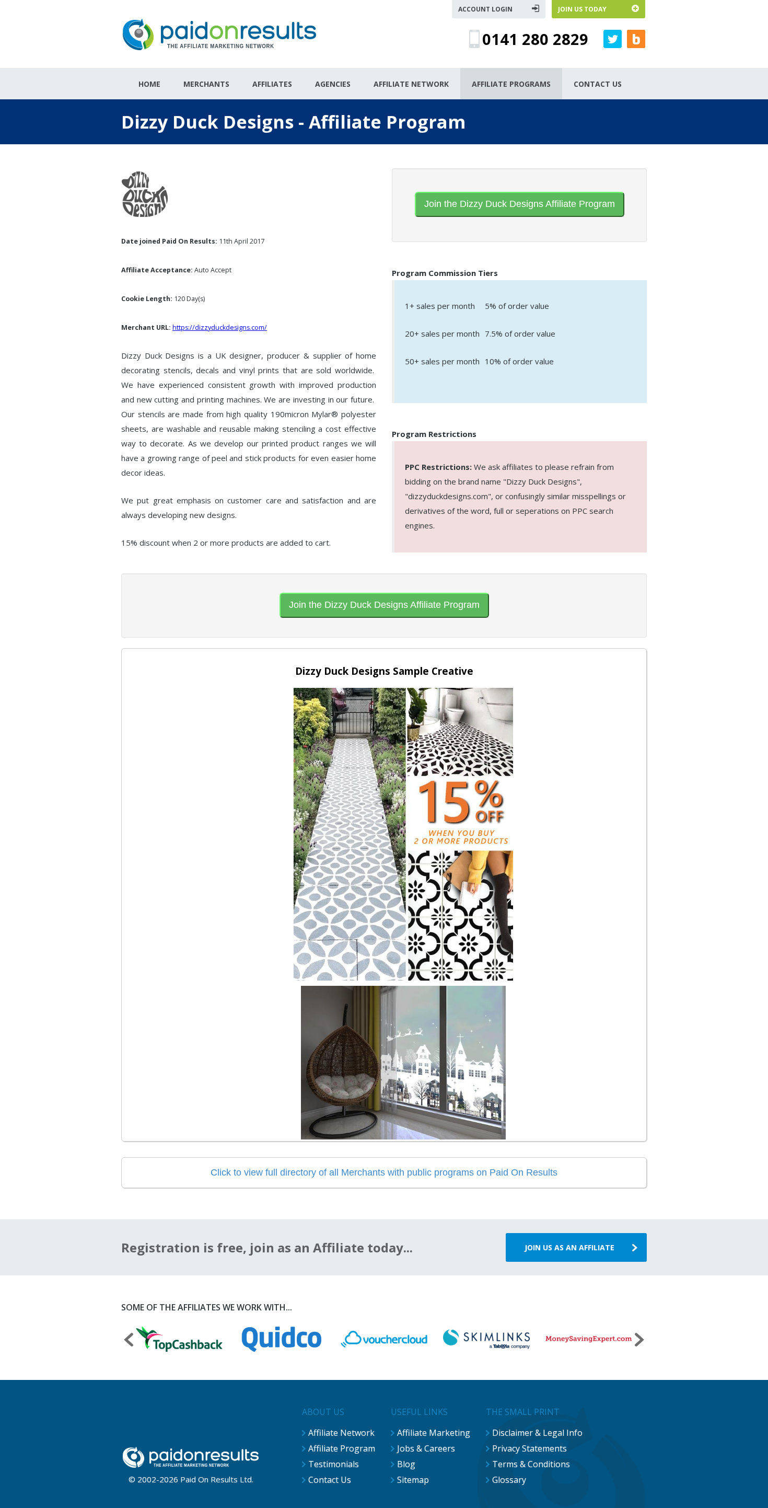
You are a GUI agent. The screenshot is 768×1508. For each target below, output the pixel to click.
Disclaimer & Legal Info (537, 1432)
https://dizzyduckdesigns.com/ (219, 327)
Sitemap (413, 1480)
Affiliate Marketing (433, 1432)
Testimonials (333, 1464)
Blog (406, 1464)
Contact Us (329, 1480)
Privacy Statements (529, 1448)
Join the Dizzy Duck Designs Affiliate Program (519, 204)
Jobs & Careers (426, 1448)
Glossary (509, 1480)
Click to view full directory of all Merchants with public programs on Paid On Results (384, 1172)
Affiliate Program (341, 1448)
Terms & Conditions (531, 1464)
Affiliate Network (341, 1432)
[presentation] (128, 1341)
